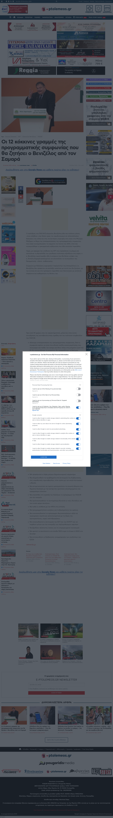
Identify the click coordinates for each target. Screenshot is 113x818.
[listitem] (56, 385)
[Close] (87, 354)
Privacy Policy (66, 463)
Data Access (56, 463)
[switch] (78, 389)
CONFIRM (44, 457)
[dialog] (56, 409)
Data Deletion (46, 463)
